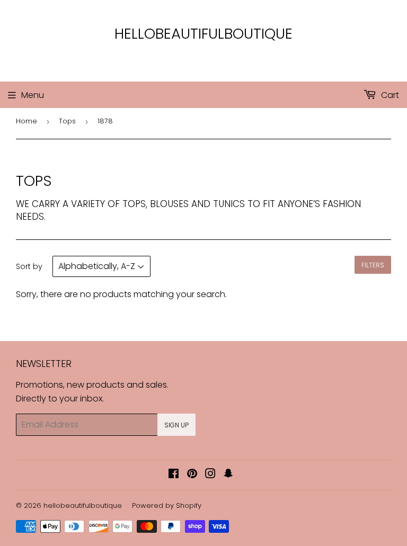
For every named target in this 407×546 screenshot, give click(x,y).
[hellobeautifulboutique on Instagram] (210, 475)
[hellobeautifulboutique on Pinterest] (192, 475)
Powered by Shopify (166, 505)
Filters (372, 265)
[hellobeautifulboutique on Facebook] (173, 475)
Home (26, 121)
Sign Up (176, 424)
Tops (67, 121)
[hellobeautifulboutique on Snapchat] (228, 475)
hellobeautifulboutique (203, 34)
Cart (389, 95)
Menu (32, 95)
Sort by (29, 266)
